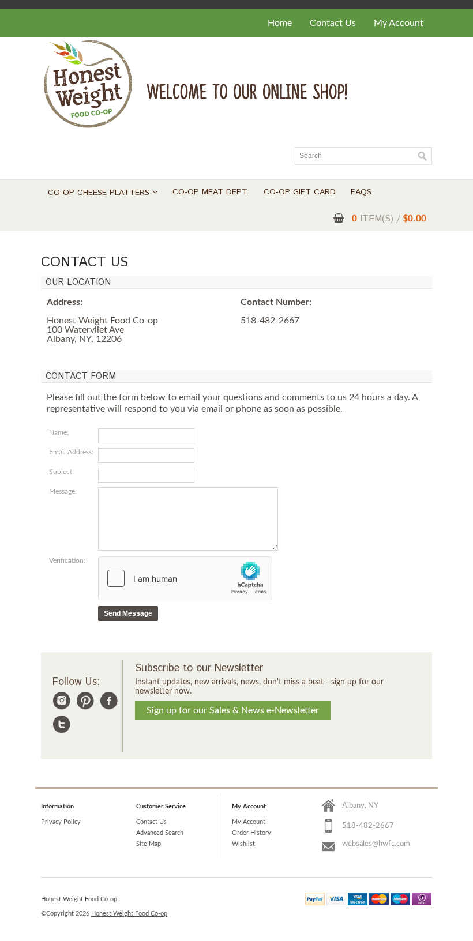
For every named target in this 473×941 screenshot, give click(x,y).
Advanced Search (159, 833)
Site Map (148, 844)
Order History (251, 833)
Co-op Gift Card (300, 192)
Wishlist (243, 844)
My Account (398, 23)
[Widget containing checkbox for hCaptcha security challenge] (185, 578)
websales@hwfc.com (376, 844)
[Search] (423, 156)
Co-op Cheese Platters (100, 192)
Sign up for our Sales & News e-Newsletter (233, 710)
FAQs (361, 192)
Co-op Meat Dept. (210, 192)
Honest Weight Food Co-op (129, 913)
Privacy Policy (61, 822)
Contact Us (333, 23)
